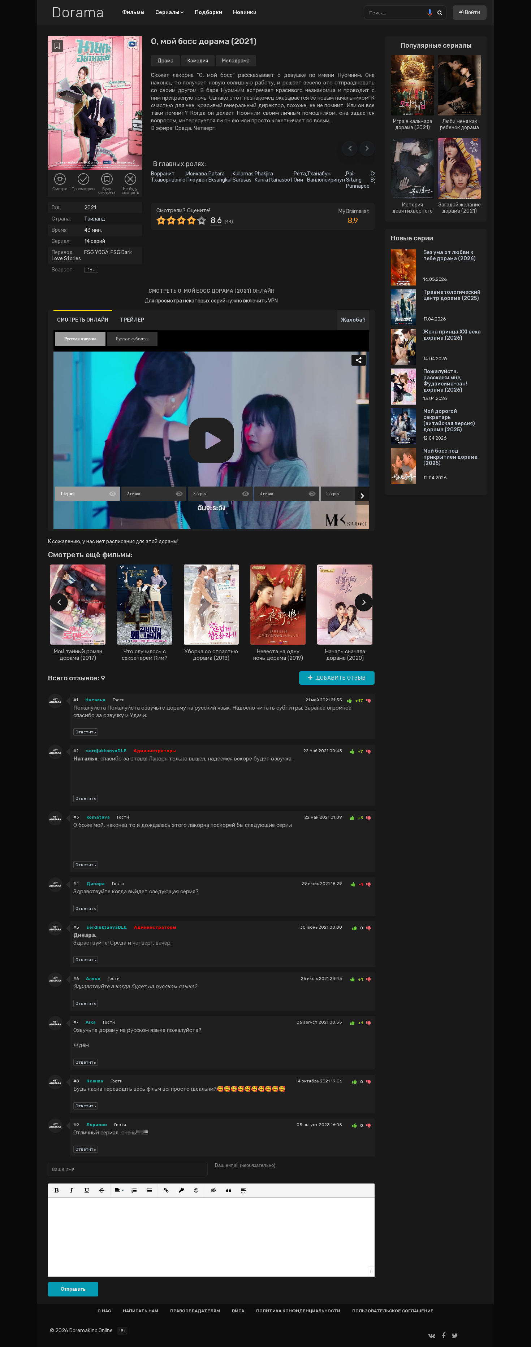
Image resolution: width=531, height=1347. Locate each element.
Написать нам (140, 1310)
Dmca (238, 1310)
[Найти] (439, 12)
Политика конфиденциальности (298, 1310)
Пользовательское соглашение (392, 1310)
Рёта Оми (300, 177)
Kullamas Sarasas (243, 177)
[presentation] (59, 602)
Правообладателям (195, 1310)
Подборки (208, 12)
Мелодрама (236, 61)
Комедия (197, 61)
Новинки (244, 12)
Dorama (78, 12)
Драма (165, 61)
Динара (95, 883)
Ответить (85, 731)
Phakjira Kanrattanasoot (274, 177)
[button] (349, 148)
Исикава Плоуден (196, 177)
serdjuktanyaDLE (106, 750)
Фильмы (133, 12)
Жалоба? (353, 320)
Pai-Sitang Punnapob (358, 180)
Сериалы (167, 12)
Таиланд (94, 219)
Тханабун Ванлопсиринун (326, 177)
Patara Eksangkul (220, 177)
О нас (104, 1310)
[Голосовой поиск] (430, 12)
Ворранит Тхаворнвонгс (168, 177)
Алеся (93, 978)
